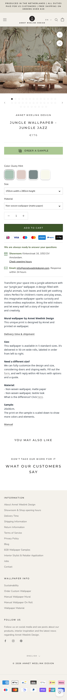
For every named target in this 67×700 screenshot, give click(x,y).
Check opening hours (20, 261)
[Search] (56, 19)
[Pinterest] (21, 641)
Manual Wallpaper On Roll (18, 602)
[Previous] (4, 103)
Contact (8, 566)
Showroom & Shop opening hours (22, 510)
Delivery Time (11, 516)
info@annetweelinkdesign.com (33, 268)
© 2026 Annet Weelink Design (33, 663)
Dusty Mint (9, 174)
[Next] (62, 103)
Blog (6, 544)
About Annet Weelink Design (19, 504)
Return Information (14, 527)
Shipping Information (15, 521)
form (7, 373)
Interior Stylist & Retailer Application (23, 555)
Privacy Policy (11, 538)
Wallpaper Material (14, 608)
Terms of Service (13, 532)
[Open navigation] (5, 19)
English (32, 656)
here (40, 397)
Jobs (6, 561)
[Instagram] (13, 641)
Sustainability (11, 585)
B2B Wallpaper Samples (17, 549)
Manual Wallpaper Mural (17, 596)
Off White (45, 174)
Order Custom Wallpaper (17, 591)
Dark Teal (33, 174)
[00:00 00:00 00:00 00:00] (33, 60)
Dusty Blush (21, 174)
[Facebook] (5, 641)
